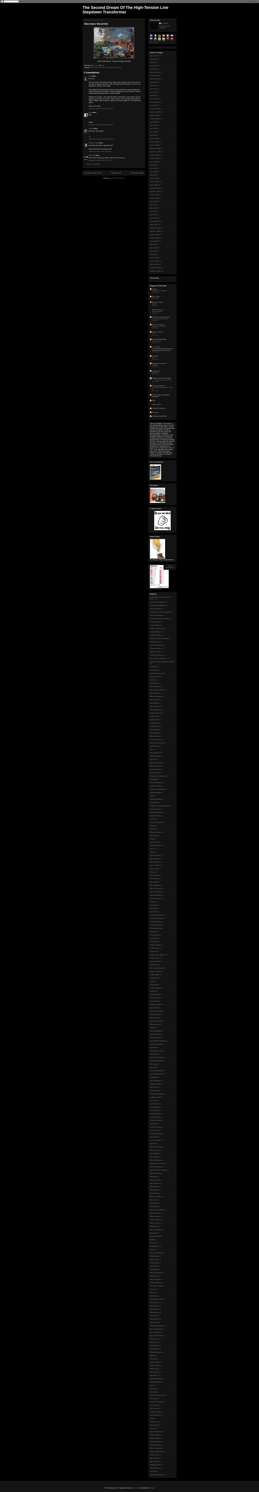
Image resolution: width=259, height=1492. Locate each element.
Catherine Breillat (155, 792)
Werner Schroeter (155, 1448)
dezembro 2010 (155, 72)
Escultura (153, 902)
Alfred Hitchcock (155, 700)
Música (152, 1249)
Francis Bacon (154, 935)
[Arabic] (168, 40)
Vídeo (152, 1428)
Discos (152, 849)
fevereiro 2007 (154, 221)
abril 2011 (153, 62)
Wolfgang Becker (155, 1465)
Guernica (153, 991)
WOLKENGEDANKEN (159, 339)
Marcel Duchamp (155, 1160)
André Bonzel (154, 719)
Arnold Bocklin (154, 746)
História (152, 1027)
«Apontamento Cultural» (158, 602)
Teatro (152, 1385)
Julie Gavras (154, 1087)
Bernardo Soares (155, 769)
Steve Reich (154, 1375)
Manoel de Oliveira (156, 1147)
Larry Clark (153, 1100)
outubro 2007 (154, 195)
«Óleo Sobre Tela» (96, 67)
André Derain (154, 723)
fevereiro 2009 (154, 142)
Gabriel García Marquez (157, 955)
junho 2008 (153, 168)
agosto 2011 (154, 59)
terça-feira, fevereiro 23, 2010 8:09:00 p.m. (101, 125)
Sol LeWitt (153, 1359)
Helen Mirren (154, 1018)
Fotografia (153, 931)
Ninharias (155, 412)
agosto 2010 (154, 82)
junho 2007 (153, 208)
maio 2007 (153, 211)
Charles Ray (154, 802)
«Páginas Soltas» (155, 648)
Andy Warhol (154, 733)
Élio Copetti (153, 882)
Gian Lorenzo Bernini (156, 968)
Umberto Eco (154, 1422)
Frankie (91, 128)
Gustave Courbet (155, 1004)
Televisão (153, 1388)
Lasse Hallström (155, 1107)
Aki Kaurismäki (154, 676)
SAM (90, 76)
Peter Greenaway (155, 1272)
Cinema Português (156, 822)
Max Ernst (153, 1200)
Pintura (119, 67)
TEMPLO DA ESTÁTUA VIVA (161, 378)
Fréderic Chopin (155, 945)
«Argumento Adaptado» (157, 605)
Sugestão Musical (155, 1382)
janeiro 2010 (154, 105)
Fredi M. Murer (155, 948)
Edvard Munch (154, 862)
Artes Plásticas (154, 753)
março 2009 (154, 138)
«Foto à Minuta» (155, 622)
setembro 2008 (155, 158)
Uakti (151, 1418)
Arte (103, 67)
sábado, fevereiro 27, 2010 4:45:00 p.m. (100, 151)
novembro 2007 (155, 191)
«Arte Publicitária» (156, 608)
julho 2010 (153, 85)
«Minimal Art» (154, 642)
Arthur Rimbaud (155, 756)
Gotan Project (154, 978)
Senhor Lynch (154, 1349)
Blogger (152, 1488)
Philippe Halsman (155, 1282)
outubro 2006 (154, 234)
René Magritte (154, 1306)
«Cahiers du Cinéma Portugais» (160, 612)
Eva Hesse (153, 905)
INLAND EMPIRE (155, 1031)
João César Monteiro (156, 1057)
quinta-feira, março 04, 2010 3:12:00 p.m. (101, 160)
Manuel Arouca (155, 1150)
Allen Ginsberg (154, 706)
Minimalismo (154, 1226)
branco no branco (158, 324)
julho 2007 (153, 205)
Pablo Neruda (154, 1256)
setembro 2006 (155, 238)
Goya (151, 981)
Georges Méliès (155, 961)
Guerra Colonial (155, 994)
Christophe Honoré (156, 812)
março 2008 (154, 178)
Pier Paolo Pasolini (156, 1286)
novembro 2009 (155, 112)
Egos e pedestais (157, 311)
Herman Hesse (155, 1024)
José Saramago (155, 1080)
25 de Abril (153, 666)
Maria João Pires (155, 1173)
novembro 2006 (155, 231)
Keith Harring (154, 1090)
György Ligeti (154, 1008)
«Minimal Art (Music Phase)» (159, 638)
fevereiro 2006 (154, 261)
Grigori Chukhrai (155, 988)
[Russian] (152, 40)
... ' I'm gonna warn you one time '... (162, 380)
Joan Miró (153, 1047)
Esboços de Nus (157, 332)
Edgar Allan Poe (155, 858)
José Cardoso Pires (156, 1074)
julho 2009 (153, 125)
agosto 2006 (154, 241)
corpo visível (156, 404)
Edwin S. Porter (155, 865)
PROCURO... (156, 372)
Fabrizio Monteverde (156, 915)
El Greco (153, 872)
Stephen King (154, 1369)
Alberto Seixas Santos (157, 690)
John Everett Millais (156, 1070)
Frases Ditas (154, 941)
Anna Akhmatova (155, 739)
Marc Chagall (154, 1157)
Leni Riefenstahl (155, 1114)
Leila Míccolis (154, 1110)
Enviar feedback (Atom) (118, 178)
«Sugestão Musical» (156, 655)
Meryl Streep (154, 1206)
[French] (156, 37)
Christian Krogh (155, 809)
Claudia (152, 825)
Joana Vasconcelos (156, 1051)
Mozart (152, 1239)
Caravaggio (153, 779)
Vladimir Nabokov (155, 1441)
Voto (153, 333)
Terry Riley (153, 1392)
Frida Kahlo (153, 951)
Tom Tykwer (154, 1405)
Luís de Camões (155, 1140)
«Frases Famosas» (156, 628)
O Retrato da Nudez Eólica (161, 317)
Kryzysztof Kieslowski (156, 1094)
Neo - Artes (156, 296)
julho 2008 (153, 165)
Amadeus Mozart (155, 713)
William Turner (154, 1455)
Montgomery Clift (155, 1236)
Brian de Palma (155, 772)
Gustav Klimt (154, 1001)
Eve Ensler (153, 908)
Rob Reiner (153, 1316)
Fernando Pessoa (155, 922)
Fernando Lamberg (156, 918)
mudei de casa (156, 341)
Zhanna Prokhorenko (156, 1475)
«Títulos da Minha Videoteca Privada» (162, 661)
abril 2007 (153, 214)
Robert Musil (154, 1322)
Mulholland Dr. (154, 1246)
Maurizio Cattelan (155, 1196)
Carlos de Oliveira (155, 782)
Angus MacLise (155, 736)
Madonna (153, 1143)
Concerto (153, 829)
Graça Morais (154, 984)
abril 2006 (153, 254)
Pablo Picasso (154, 1259)
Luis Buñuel (153, 1137)
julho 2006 (153, 244)
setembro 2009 (155, 118)
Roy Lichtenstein (155, 1332)
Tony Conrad (154, 1408)
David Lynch (154, 842)
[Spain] (164, 37)
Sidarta (152, 1355)
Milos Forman (154, 1223)
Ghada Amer (154, 965)
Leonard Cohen (155, 1117)
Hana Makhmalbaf (156, 1011)
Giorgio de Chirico (155, 971)
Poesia (152, 1292)
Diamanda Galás (155, 845)
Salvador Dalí (154, 1339)
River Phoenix (154, 1312)
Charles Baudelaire (156, 799)
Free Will (155, 356)
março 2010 (154, 99)
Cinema (152, 819)
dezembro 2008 (155, 148)
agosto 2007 (154, 201)
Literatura (153, 1123)
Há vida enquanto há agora (160, 318)
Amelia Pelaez (154, 716)
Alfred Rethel (154, 703)
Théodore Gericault (156, 1402)
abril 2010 (153, 95)
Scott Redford (154, 1345)
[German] (160, 37)
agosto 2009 (154, 122)
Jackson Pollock (155, 1037)
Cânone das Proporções (158, 776)
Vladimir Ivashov (155, 1438)
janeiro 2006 (154, 264)
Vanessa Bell (154, 1425)
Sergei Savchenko (156, 1352)
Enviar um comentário (93, 164)
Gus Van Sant (154, 998)
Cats (151, 796)
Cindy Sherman (155, 815)
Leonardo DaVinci (155, 1120)
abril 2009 (153, 135)
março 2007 (154, 218)
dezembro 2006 (155, 228)
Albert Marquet (154, 686)
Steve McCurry (154, 1372)
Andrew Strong (154, 729)
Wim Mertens (154, 1458)
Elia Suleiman (154, 878)
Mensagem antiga (137, 173)
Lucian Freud (154, 1130)
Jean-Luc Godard (155, 1044)
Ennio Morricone (155, 898)
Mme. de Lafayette (156, 1229)
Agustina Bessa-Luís (156, 673)
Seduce (154, 304)
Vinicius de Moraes (156, 1431)
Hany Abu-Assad (155, 1014)
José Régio (153, 1077)
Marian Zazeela (155, 1180)
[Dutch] (172, 37)
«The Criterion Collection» (158, 658)
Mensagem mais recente (93, 173)
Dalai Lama (153, 835)
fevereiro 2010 (154, 102)
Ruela (90, 112)
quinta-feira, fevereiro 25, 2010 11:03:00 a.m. (102, 139)
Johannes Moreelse (156, 1061)
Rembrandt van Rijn (156, 1299)
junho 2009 (153, 128)
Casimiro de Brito (155, 786)
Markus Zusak (154, 1190)
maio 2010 (153, 92)
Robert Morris (154, 1319)
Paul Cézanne (154, 1263)
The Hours (153, 1398)
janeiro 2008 (154, 185)
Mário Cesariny (155, 1183)
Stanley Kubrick (155, 1362)
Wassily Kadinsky (155, 1445)
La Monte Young (155, 1097)
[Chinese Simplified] (172, 40)
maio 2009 (153, 132)
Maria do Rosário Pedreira (158, 1170)
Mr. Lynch (164, 23)
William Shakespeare (156, 1451)
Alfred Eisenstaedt (156, 696)
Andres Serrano (155, 726)
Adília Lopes (154, 670)
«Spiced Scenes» (155, 651)
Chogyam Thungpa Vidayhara (159, 806)
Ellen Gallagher (155, 885)
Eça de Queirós (155, 855)
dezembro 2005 (155, 267)
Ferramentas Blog (155, 42)
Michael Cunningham (156, 1210)
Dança (152, 839)
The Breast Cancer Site (157, 1395)
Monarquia (153, 1233)
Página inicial (116, 173)
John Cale (153, 1067)
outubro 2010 (154, 75)
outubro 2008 (154, 155)
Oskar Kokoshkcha (111, 67)
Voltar (153, 357)
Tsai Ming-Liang (155, 1415)
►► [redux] (156, 347)
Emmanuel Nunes (155, 892)
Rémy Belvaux (154, 1302)
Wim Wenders (154, 1461)
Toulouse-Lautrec (155, 1412)
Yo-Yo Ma (153, 1471)
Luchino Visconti (155, 1127)
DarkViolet (92, 155)
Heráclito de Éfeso (156, 1021)
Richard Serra (154, 1309)
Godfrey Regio (154, 974)
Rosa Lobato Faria (156, 1329)
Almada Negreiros (155, 710)
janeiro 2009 (154, 145)
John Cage (153, 1064)
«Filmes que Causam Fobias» (159, 618)
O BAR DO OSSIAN (158, 408)
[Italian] (168, 37)
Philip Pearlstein (155, 1279)
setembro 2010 (155, 79)
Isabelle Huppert (155, 1034)
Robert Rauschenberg (157, 1326)
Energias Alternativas (159, 363)
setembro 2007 (155, 198)
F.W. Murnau (154, 912)
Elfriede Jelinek (155, 875)
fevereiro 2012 (154, 56)
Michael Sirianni (155, 1219)
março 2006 (154, 257)
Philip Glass (153, 1276)
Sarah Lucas (154, 1342)
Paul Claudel (154, 1266)
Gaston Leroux (154, 958)
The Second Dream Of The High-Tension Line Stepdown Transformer (125, 9)
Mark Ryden (154, 1186)
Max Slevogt (154, 1203)
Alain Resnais (154, 683)
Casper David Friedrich (157, 789)
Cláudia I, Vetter (94, 143)
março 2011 (154, 65)
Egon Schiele (154, 868)
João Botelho (154, 1054)
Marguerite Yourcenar (157, 1163)
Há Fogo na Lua (157, 309)
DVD (151, 852)
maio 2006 (153, 251)
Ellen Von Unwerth (156, 888)
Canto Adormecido (158, 386)
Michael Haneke (155, 1213)
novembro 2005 (155, 271)
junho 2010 (153, 89)
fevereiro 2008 (154, 181)
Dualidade (155, 365)
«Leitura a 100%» (155, 635)
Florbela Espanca (155, 928)
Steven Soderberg (156, 1379)
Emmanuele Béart (155, 895)
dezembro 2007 (155, 188)
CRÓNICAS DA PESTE (159, 416)
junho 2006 (153, 248)
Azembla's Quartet (156, 762)
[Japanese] (160, 40)
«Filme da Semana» (156, 615)
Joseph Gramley (155, 1084)
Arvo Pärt (153, 759)
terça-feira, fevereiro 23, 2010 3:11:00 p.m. (101, 108)
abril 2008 (153, 175)
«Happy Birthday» (155, 632)
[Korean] (164, 40)
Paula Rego (153, 1269)
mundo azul (156, 371)
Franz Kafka (154, 938)
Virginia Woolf (154, 1435)
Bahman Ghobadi (155, 766)
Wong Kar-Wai (154, 1468)
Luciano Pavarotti (155, 1133)
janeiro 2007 (154, 224)
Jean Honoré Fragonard (157, 1041)
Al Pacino (153, 680)
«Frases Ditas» (155, 625)
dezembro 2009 (155, 109)
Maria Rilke (153, 1176)
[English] (152, 37)
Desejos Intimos (157, 302)
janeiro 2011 (154, 69)
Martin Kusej (154, 1193)
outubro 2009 (154, 115)
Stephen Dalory (155, 1365)
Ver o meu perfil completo (164, 26)
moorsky (135, 1488)
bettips (154, 289)
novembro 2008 (155, 152)
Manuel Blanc (154, 1153)
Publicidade (153, 1296)
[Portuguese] (156, 40)
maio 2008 (153, 171)
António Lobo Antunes (157, 743)
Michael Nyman (155, 1216)
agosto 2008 (154, 161)
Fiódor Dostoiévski (156, 925)
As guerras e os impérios (159, 291)
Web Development (170, 566)
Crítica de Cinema (155, 832)
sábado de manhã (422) (159, 326)
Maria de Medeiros (156, 1167)
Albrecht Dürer (154, 693)
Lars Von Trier (154, 1104)
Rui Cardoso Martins (156, 1335)
